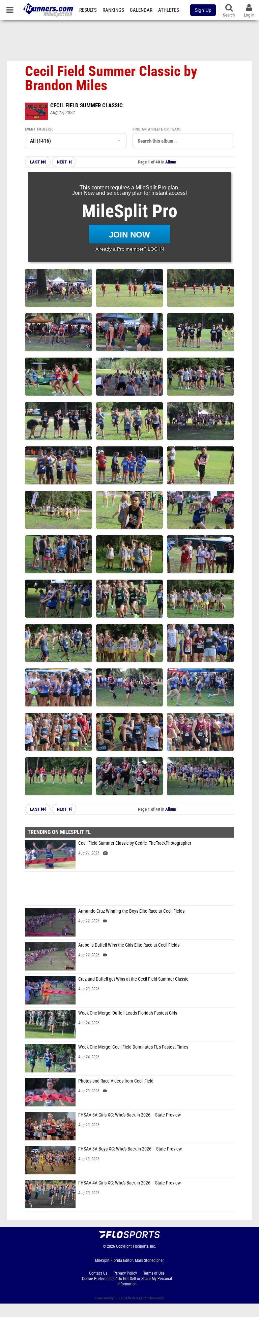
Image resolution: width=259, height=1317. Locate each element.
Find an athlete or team (156, 129)
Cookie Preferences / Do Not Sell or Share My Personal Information (127, 1281)
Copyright (124, 1246)
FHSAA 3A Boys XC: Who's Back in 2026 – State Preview (130, 1149)
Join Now (129, 234)
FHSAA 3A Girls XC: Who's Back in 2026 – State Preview (129, 1115)
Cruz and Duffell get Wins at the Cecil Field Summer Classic (133, 979)
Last (35, 161)
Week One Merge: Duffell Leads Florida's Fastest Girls (127, 1013)
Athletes (168, 10)
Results (88, 10)
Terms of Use (154, 1273)
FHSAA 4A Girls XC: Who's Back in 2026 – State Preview (129, 1183)
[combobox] (183, 141)
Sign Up (203, 10)
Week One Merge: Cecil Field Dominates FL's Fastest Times (133, 1047)
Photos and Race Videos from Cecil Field (115, 1081)
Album (170, 161)
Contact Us (98, 1273)
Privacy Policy (125, 1273)
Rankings (113, 10)
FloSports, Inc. (144, 1246)
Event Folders (38, 129)
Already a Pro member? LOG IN (129, 249)
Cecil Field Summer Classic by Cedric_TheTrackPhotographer (134, 843)
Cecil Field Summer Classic (86, 105)
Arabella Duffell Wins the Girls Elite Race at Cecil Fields (128, 945)
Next (62, 161)
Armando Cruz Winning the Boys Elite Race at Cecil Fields (131, 911)
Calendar (141, 10)
